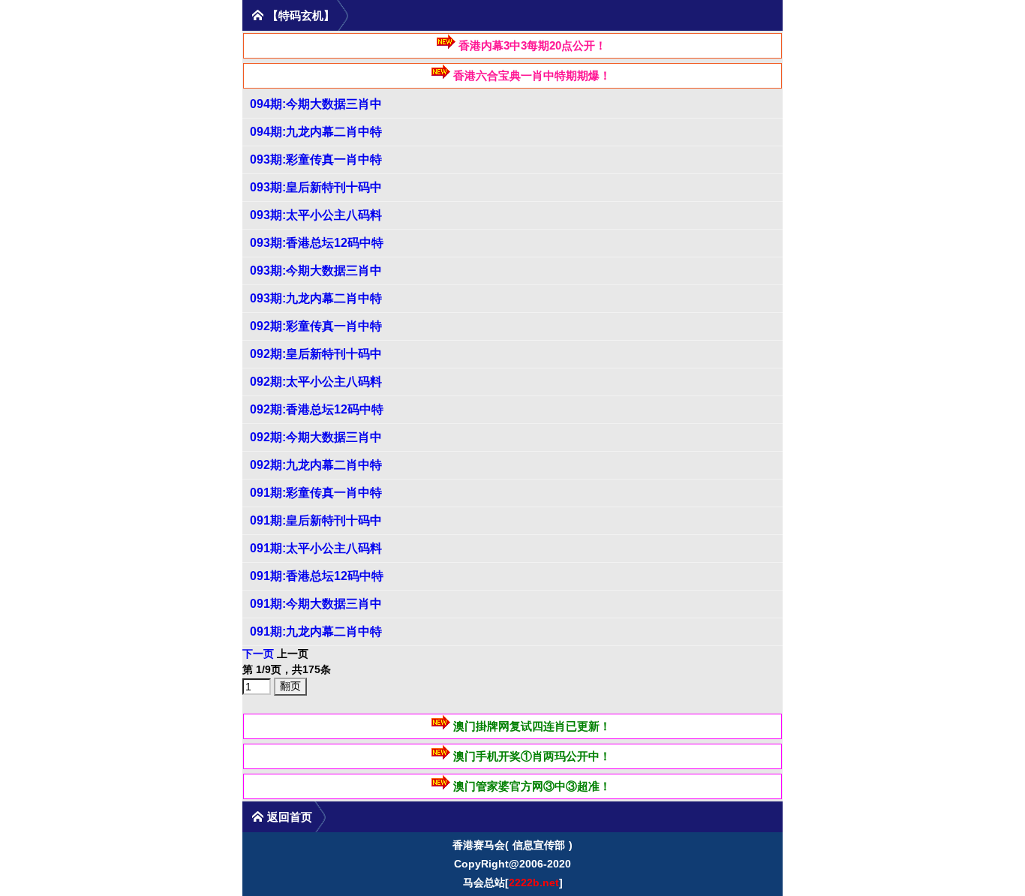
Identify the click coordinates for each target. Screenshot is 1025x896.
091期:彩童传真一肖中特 (316, 492)
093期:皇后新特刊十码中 (316, 187)
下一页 (258, 654)
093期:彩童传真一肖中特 (316, 159)
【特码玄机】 (301, 15)
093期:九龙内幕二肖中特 (316, 298)
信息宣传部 (538, 845)
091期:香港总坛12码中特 (316, 576)
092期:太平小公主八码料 (316, 381)
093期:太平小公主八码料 (316, 215)
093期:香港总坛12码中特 (316, 242)
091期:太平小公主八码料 (316, 548)
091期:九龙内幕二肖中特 (316, 631)
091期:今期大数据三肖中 (316, 603)
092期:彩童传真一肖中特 (316, 326)
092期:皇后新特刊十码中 (316, 353)
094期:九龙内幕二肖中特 (316, 131)
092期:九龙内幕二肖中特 (316, 465)
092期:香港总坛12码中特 (316, 409)
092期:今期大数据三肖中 (316, 437)
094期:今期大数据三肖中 (316, 104)
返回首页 (289, 816)
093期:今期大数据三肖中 (316, 270)
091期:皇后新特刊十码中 (316, 520)
